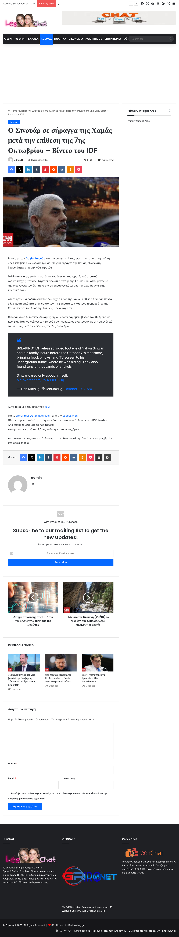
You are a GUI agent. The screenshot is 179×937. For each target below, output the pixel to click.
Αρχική (8, 38)
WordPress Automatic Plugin (33, 415)
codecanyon (70, 415)
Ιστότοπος (69, 778)
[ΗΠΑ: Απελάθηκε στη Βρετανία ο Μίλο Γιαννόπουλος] (97, 662)
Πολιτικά (60, 38)
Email (12, 778)
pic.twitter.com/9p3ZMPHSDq (40, 380)
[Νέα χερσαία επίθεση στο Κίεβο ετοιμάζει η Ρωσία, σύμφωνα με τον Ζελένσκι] (61, 662)
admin (17, 160)
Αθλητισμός (93, 38)
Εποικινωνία (113, 38)
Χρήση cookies (82, 930)
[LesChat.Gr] (25, 20)
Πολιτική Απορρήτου (115, 930)
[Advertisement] (89, 73)
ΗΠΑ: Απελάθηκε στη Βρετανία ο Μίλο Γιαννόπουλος (93, 678)
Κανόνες (97, 930)
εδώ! (47, 406)
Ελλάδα (33, 38)
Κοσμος (46, 38)
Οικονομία (76, 38)
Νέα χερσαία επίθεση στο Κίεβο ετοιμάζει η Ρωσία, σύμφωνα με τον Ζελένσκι (58, 678)
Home (13, 110)
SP (52, 925)
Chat (22, 38)
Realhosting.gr (76, 925)
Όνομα (12, 763)
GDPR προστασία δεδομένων (144, 930)
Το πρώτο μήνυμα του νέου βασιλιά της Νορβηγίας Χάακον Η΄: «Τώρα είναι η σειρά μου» (106, 3)
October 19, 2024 (78, 389)
